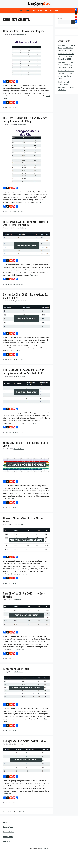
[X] (76, 12)
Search (60, 19)
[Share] (76, 21)
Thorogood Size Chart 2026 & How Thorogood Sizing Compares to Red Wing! (25, 119)
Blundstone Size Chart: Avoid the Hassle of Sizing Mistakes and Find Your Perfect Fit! (23, 371)
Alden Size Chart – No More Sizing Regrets (23, 31)
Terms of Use (8, 827)
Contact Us (7, 822)
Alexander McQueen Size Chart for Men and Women (23, 519)
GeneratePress (44, 848)
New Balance (48, 11)
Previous (7, 811)
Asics (56, 11)
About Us (6, 842)
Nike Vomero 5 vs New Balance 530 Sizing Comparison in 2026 (66, 64)
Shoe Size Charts (24, 11)
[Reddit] (76, 15)
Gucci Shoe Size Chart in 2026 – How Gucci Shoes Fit (24, 594)
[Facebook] (76, 9)
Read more (39, 202)
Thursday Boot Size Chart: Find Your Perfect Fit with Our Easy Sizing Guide (25, 223)
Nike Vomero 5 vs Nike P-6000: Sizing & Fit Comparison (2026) (66, 56)
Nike (34, 11)
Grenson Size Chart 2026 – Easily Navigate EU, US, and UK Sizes (25, 296)
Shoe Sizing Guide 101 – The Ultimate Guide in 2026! (25, 444)
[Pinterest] (76, 18)
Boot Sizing (8, 211)
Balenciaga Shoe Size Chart (16, 669)
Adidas (40, 11)
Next (21, 811)
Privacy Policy (8, 832)
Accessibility (8, 837)
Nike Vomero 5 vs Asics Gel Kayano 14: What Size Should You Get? (66, 47)
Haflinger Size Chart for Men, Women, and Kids (25, 741)
